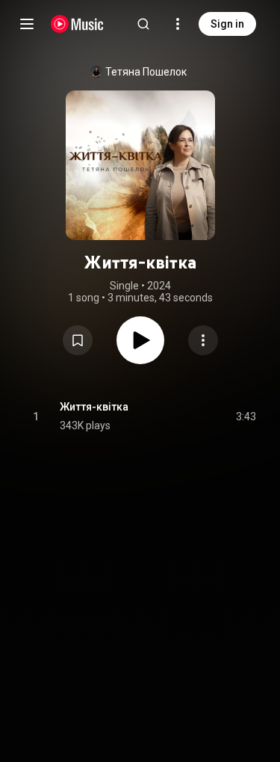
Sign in (227, 24)
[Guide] (27, 24)
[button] (78, 340)
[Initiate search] (143, 24)
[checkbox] (246, 416)
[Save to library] (78, 340)
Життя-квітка (94, 407)
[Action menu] (203, 340)
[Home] (77, 24)
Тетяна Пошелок (146, 72)
